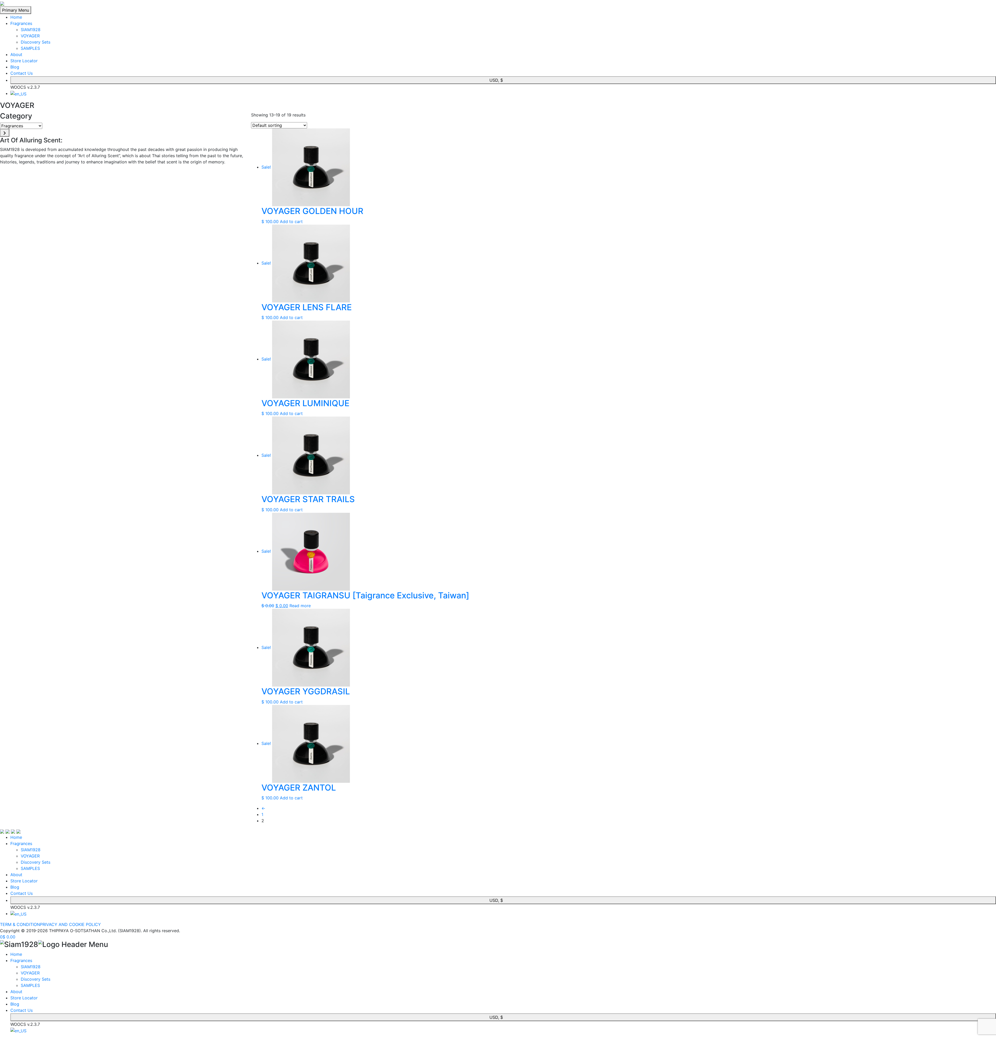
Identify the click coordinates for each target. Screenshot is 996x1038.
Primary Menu (15, 10)
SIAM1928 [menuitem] (30, 966)
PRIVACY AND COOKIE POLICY (70, 924)
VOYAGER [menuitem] (30, 972)
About (16, 54)
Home (16, 17)
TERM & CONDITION (20, 924)
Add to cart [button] (291, 221)
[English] (18, 93)
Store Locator (24, 60)
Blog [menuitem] (14, 1004)
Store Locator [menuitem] (24, 997)
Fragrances (21, 23)
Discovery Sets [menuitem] (35, 979)
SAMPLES (30, 48)
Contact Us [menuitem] (21, 1010)
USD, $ (496, 80)
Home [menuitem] (16, 954)
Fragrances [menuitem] (21, 960)
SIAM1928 (30, 29)
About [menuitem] (16, 991)
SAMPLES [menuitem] (30, 985)
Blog (14, 67)
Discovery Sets (35, 42)
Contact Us (21, 73)
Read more (300, 605)
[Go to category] (4, 133)
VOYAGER (30, 35)
